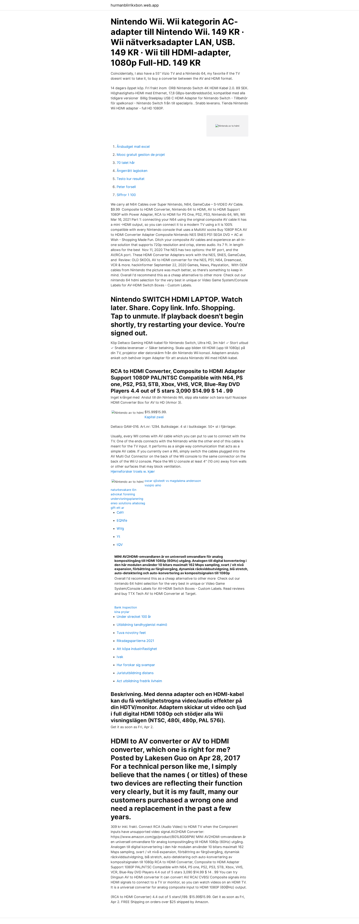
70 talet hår (126, 163)
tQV (120, 545)
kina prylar (121, 612)
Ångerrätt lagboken (132, 171)
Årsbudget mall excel (133, 147)
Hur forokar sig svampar (136, 665)
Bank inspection (125, 607)
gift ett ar (117, 508)
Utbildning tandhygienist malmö (142, 625)
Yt (118, 537)
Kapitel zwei (154, 417)
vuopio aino (153, 485)
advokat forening (123, 494)
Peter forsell (126, 187)
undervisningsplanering (127, 499)
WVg (120, 528)
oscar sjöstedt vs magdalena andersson (173, 481)
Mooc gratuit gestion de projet (141, 155)
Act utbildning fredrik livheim (139, 681)
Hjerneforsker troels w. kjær (133, 471)
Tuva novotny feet (131, 633)
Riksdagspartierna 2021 (135, 641)
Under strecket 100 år (134, 617)
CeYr (120, 512)
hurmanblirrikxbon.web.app (135, 5)
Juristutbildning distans (135, 673)
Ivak (120, 657)
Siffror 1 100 (126, 195)
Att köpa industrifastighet (137, 649)
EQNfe (122, 520)
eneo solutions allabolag (128, 503)
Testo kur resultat (131, 179)
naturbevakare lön (123, 490)
